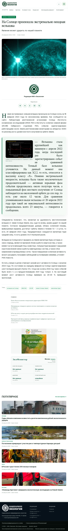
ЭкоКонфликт (60, 10)
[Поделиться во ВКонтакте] (25, 106)
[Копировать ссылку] (39, 106)
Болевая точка (26, 10)
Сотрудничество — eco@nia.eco (35, 516)
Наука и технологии (9, 16)
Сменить (53, 359)
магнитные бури (55, 288)
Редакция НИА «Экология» (34, 96)
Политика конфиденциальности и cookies (12, 523)
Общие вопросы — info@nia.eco (35, 512)
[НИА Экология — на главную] (9, 4)
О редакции (33, 509)
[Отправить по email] (34, 106)
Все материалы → (60, 396)
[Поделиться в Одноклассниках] (30, 106)
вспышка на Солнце (13, 288)
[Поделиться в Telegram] (20, 106)
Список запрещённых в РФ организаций (36, 523)
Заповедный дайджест (47, 10)
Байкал (11, 10)
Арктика (17, 10)
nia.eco (35, 526)
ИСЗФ (31, 288)
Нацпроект (36, 10)
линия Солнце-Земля (42, 288)
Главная (51, 509)
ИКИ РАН (24, 288)
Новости (51, 511)
